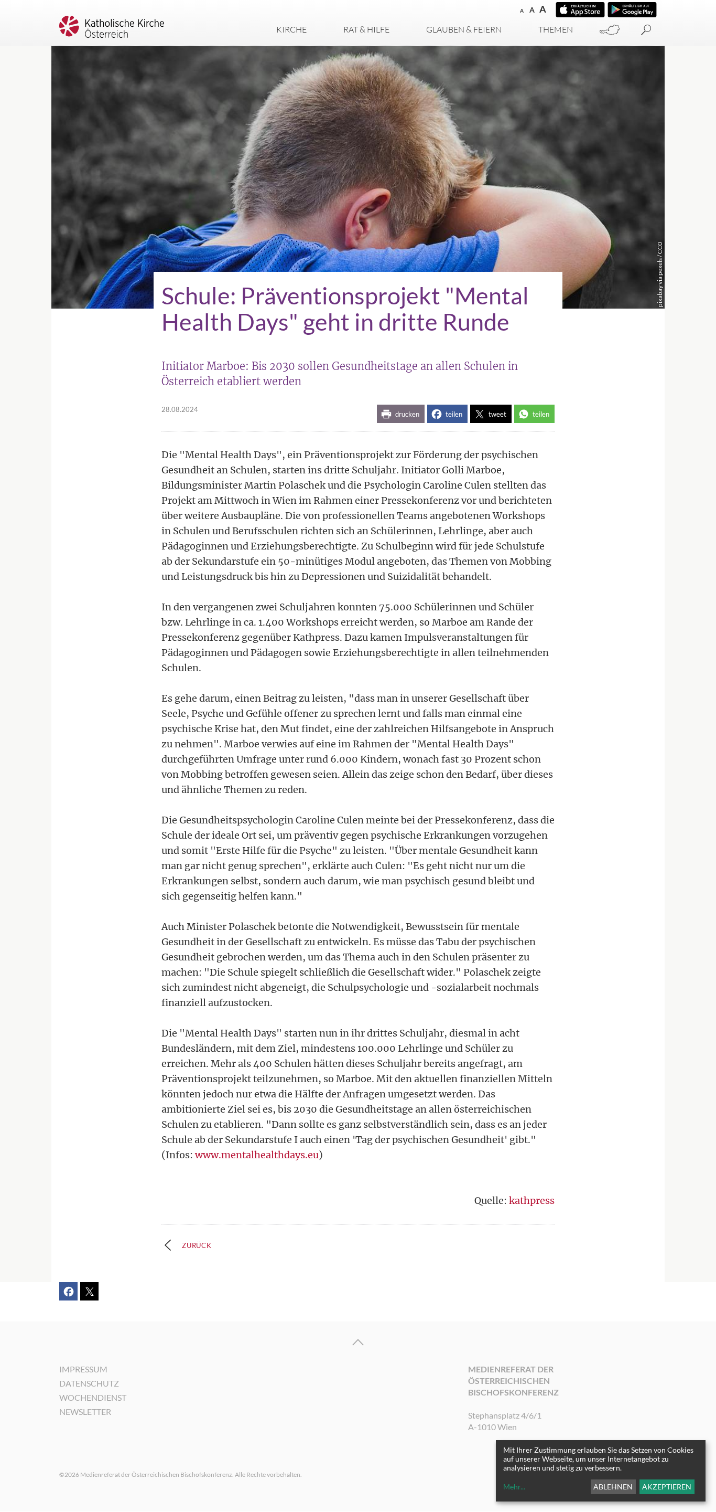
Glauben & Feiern (464, 29)
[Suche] (646, 30)
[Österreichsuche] (609, 30)
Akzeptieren (666, 1486)
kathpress (532, 1200)
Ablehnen (613, 1486)
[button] (401, 414)
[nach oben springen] (358, 1342)
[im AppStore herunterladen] (580, 10)
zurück (197, 1245)
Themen (555, 29)
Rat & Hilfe (366, 29)
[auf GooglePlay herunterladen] (632, 10)
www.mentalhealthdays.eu (257, 1155)
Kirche (291, 29)
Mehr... (514, 1486)
